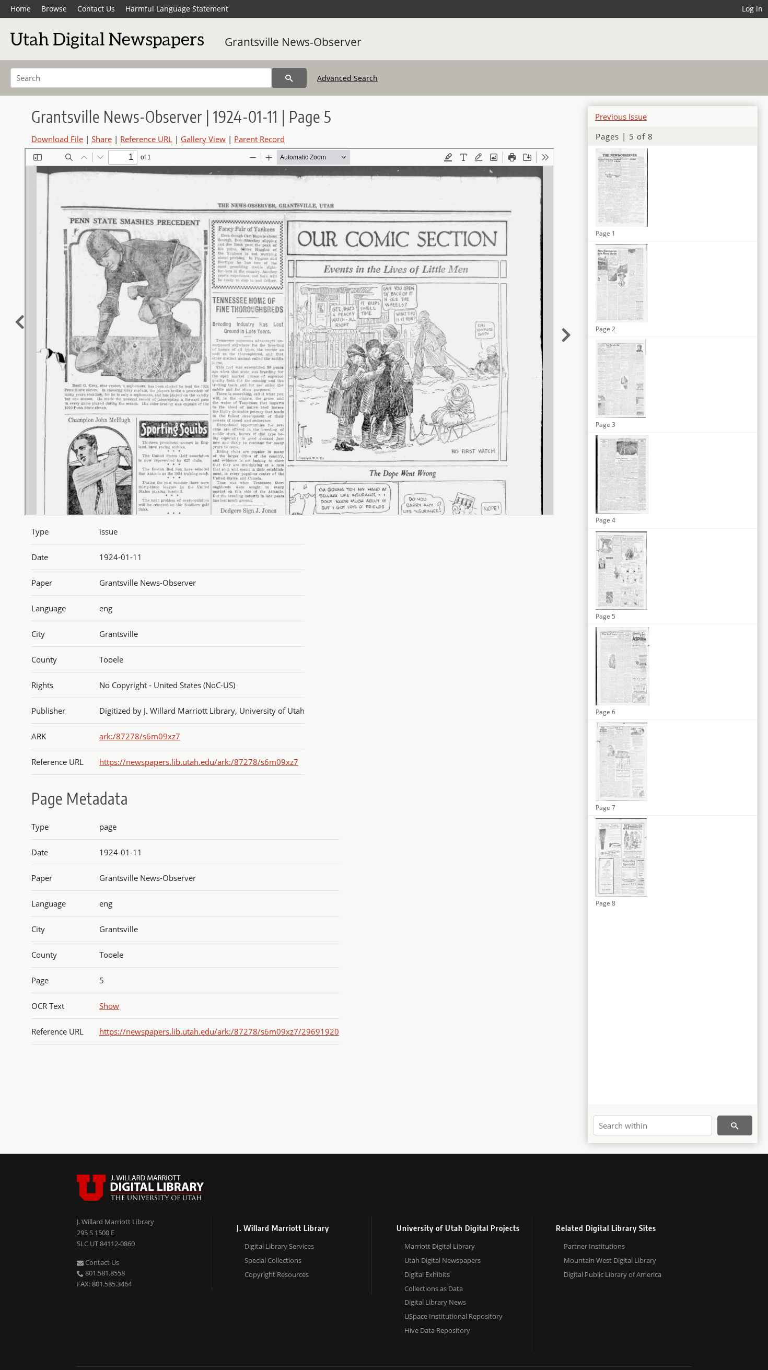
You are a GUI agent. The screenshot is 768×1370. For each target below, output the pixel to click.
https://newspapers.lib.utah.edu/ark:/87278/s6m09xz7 (198, 762)
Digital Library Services (279, 1246)
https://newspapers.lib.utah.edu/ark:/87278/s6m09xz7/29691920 (219, 1031)
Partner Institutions (594, 1246)
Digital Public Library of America (612, 1274)
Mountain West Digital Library (610, 1260)
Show (109, 1006)
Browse (54, 9)
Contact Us (96, 9)
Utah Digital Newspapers (442, 1260)
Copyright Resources (277, 1274)
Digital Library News (435, 1302)
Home (20, 9)
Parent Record (259, 139)
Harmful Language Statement (176, 9)
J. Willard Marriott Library (115, 1221)
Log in (752, 9)
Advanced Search (347, 78)
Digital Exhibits (427, 1274)
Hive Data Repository (437, 1330)
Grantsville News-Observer (293, 41)
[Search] (289, 78)
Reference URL (146, 139)
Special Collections (273, 1260)
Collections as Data (433, 1288)
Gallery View (203, 139)
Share (101, 139)
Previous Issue (621, 116)
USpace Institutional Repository (453, 1316)
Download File (57, 139)
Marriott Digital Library (439, 1246)
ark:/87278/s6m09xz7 (139, 736)
